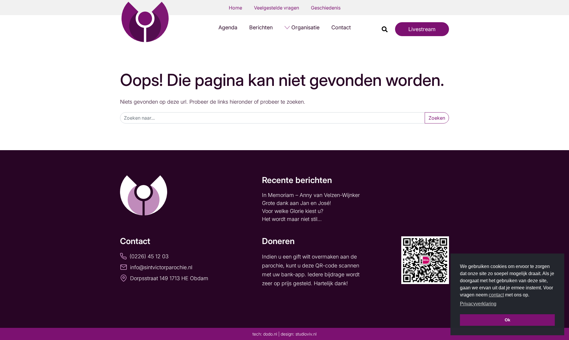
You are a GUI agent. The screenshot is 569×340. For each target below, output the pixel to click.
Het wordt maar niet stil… (292, 219)
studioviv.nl (306, 333)
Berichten (261, 27)
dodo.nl (270, 333)
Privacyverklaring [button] (478, 303)
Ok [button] (507, 319)
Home (235, 8)
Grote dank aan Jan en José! (297, 203)
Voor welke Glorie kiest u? (292, 211)
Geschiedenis (326, 8)
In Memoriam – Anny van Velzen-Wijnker (311, 195)
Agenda (227, 27)
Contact (341, 27)
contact (496, 294)
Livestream (422, 29)
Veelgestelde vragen (276, 8)
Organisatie (305, 27)
